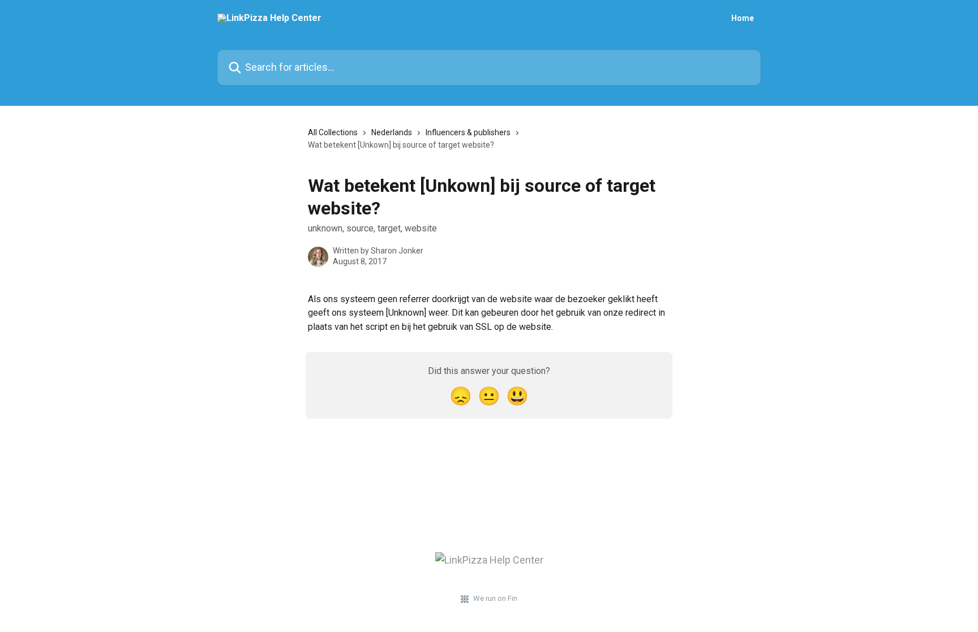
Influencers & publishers (468, 132)
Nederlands (391, 132)
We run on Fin (495, 598)
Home (742, 18)
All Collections (333, 132)
